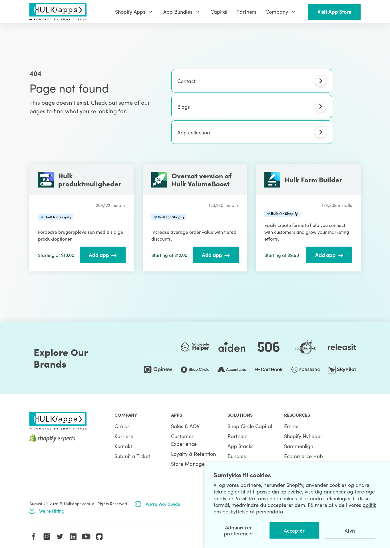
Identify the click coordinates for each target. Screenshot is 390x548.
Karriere (123, 436)
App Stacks (241, 446)
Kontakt (123, 446)
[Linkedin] (73, 536)
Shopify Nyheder (303, 436)
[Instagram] (47, 536)
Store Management (194, 463)
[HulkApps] (58, 11)
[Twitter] (60, 536)
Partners (238, 436)
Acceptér (294, 530)
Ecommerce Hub (303, 456)
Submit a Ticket (132, 456)
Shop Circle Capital (250, 426)
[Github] (99, 536)
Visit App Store (334, 11)
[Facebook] (33, 536)
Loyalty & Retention (193, 453)
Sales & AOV (185, 426)
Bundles (237, 456)
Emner (291, 426)
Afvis (350, 530)
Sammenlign (298, 446)
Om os (122, 426)
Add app (99, 254)
